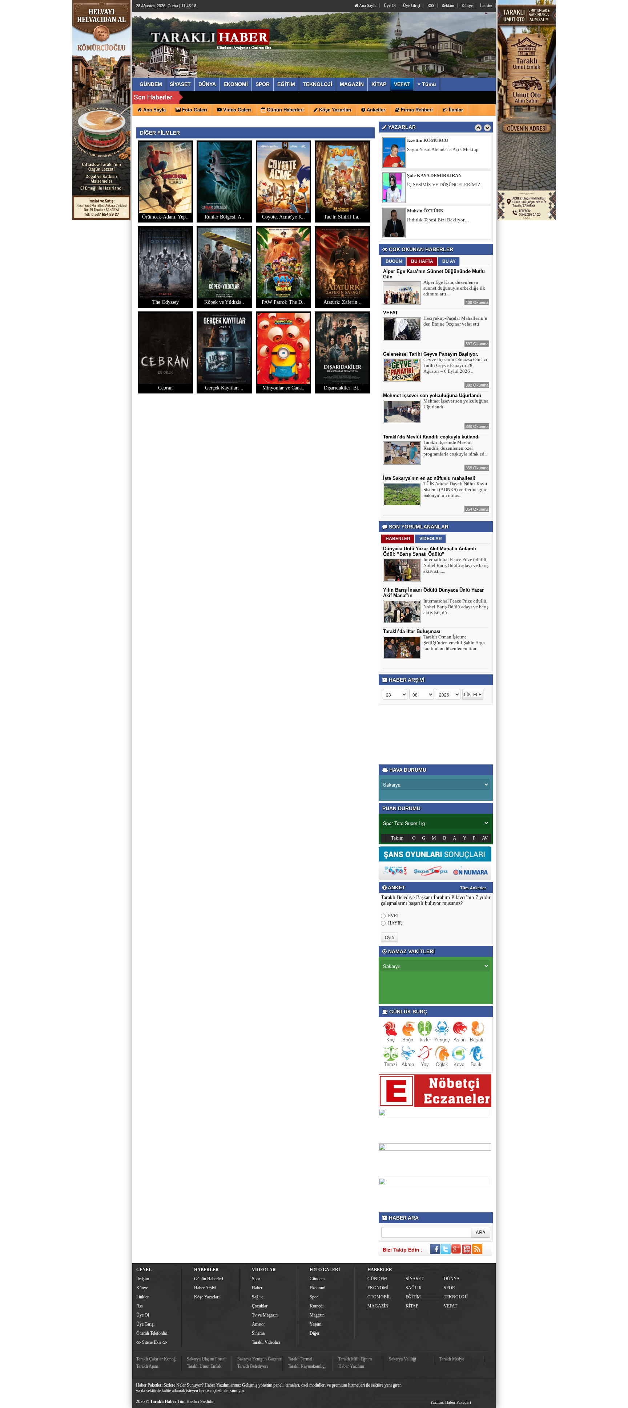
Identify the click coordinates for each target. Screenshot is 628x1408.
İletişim (142, 1278)
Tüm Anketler (473, 888)
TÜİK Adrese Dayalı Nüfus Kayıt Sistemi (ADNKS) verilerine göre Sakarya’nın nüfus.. (455, 489)
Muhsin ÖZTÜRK (425, 175)
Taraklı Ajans (147, 1366)
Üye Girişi (411, 5)
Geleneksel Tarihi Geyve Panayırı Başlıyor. (430, 354)
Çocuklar (259, 1306)
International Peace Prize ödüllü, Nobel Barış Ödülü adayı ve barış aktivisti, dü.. (455, 606)
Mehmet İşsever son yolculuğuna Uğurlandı (432, 395)
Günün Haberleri (208, 1278)
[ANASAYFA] (215, 37)
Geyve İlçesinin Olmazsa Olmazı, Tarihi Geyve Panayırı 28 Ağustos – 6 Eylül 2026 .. (455, 365)
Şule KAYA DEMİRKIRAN (434, 140)
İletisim (486, 5)
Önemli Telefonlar (151, 1333)
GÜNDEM (377, 1278)
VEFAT (390, 312)
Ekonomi (317, 1287)
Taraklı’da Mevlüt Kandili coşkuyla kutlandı (431, 437)
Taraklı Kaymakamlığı (307, 1366)
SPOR (449, 1287)
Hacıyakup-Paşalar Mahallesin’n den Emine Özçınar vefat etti (455, 321)
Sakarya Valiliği (402, 1359)
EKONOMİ (378, 1287)
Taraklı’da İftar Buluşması (411, 631)
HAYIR (395, 923)
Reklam (448, 5)
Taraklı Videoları (266, 1342)
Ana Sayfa (367, 5)
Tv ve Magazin (265, 1315)
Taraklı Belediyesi (252, 1366)
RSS (430, 5)
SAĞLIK (414, 1287)
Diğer (314, 1333)
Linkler (142, 1296)
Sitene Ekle (151, 1342)
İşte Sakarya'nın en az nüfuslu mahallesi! (429, 478)
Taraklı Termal (300, 1359)
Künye (467, 5)
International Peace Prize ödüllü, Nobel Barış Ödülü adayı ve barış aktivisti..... (455, 565)
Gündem (317, 1278)
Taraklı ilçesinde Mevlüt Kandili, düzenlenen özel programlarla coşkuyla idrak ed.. (455, 448)
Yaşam (315, 1324)
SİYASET (414, 1278)
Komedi (316, 1306)
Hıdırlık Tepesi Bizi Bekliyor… (438, 184)
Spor (256, 1278)
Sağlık (257, 1296)
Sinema (258, 1333)
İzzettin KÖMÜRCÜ (427, 210)
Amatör (258, 1324)
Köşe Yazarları (207, 1296)
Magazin (317, 1315)
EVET (393, 915)
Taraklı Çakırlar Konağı (156, 1359)
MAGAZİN (378, 1306)
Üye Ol (390, 5)
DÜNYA (452, 1278)
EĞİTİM (413, 1296)
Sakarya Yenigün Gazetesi (259, 1359)
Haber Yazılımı (351, 1366)
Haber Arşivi (205, 1287)
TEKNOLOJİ (456, 1296)
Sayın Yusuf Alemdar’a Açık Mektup (443, 220)
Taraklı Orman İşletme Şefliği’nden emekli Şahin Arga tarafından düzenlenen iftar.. (454, 642)
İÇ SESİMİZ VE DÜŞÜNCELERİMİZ (443, 149)
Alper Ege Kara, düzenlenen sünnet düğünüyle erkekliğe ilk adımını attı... (454, 288)
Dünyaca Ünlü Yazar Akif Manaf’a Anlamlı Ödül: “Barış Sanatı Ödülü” (429, 551)
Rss (139, 1306)
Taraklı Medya (451, 1359)
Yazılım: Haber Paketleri (450, 1402)
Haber (257, 1287)
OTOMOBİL (379, 1296)
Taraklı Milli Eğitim (355, 1359)
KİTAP (412, 1306)
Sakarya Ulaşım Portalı (206, 1359)
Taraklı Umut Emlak (204, 1366)
